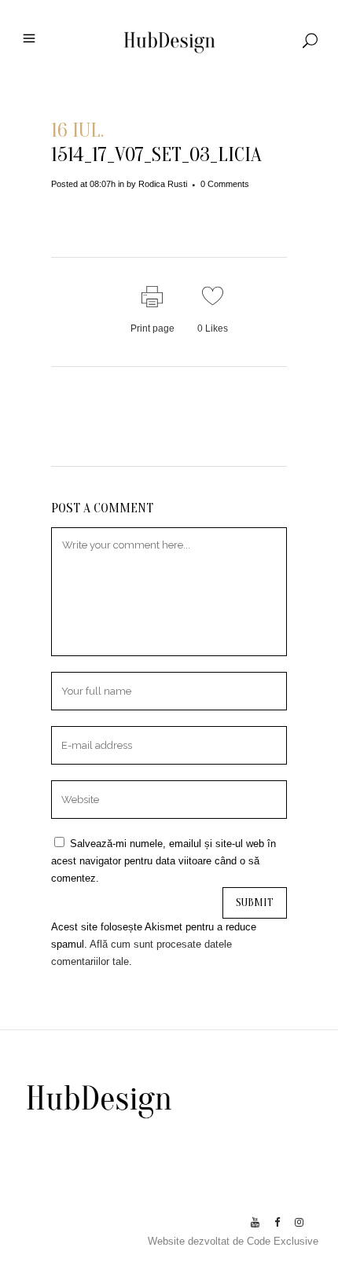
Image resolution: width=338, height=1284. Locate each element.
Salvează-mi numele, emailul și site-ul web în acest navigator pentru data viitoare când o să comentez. (163, 861)
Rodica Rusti (162, 184)
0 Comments (224, 184)
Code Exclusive (282, 1241)
